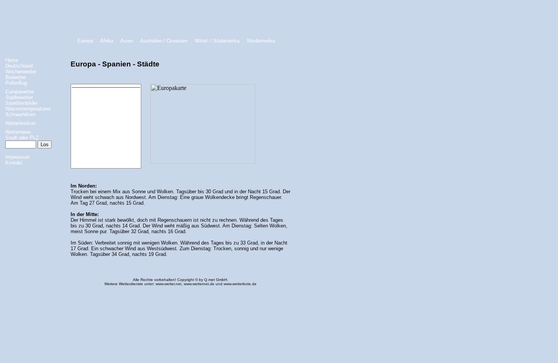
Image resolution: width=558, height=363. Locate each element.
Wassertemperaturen (28, 109)
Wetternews (18, 132)
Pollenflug (16, 83)
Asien (126, 41)
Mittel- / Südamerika (217, 41)
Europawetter (19, 92)
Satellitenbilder (21, 103)
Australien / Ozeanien (164, 41)
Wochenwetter (20, 71)
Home (11, 60)
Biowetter (15, 77)
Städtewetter (19, 97)
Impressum (17, 157)
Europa (85, 41)
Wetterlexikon (20, 123)
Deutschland (19, 66)
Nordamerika (261, 41)
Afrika (106, 41)
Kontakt (13, 163)
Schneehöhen (20, 114)
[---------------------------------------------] (106, 87)
